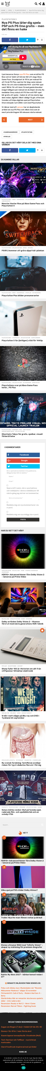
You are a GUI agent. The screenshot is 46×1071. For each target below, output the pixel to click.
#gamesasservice (10, 132)
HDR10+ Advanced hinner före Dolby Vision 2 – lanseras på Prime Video (23, 575)
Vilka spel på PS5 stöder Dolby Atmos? (19, 890)
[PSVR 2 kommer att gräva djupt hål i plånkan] (23, 228)
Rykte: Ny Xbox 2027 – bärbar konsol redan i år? (22, 975)
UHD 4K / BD (5, 713)
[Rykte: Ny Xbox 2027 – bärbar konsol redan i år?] (23, 961)
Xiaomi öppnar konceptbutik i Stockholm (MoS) (21, 1036)
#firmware (16, 337)
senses (20, 107)
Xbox (14, 199)
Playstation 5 (9, 19)
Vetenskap (19, 760)
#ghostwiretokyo (8, 431)
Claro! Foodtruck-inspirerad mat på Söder (19, 1047)
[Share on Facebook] (10, 40)
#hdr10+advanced (31, 570)
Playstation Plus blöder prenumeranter (20, 295)
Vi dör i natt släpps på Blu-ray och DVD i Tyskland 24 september (20, 717)
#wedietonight (27, 713)
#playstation (26, 132)
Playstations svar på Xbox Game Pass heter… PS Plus (20, 386)
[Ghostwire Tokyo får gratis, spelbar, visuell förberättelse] (23, 410)
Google (24, 460)
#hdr (22, 570)
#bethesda (27, 429)
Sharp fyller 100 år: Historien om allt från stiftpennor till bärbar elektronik (21, 670)
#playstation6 (31, 807)
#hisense (29, 619)
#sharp (20, 666)
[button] (2, 4)
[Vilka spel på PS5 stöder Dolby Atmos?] (23, 877)
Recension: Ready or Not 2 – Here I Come (18, 1004)
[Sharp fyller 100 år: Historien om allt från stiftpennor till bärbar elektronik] (23, 646)
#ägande (22, 807)
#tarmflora (37, 760)
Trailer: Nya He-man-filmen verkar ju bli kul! (21, 917)
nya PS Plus (24, 74)
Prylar (4, 666)
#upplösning (35, 337)
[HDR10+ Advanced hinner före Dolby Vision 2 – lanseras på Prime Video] (23, 551)
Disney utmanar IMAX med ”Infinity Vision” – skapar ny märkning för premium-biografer (22, 946)
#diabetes (27, 760)
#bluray (13, 713)
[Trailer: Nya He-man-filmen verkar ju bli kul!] (23, 905)
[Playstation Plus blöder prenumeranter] (23, 273)
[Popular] (42, 630)
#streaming (36, 293)
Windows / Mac (17, 429)
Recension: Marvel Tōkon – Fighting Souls (18, 1006)
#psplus (6, 136)
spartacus (36, 382)
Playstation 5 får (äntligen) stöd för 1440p (22, 340)
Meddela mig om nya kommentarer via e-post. (23, 506)
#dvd (18, 713)
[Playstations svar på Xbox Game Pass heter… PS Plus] (23, 363)
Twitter (24, 466)
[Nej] (43, 1063)
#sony (40, 807)
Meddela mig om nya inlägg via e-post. (23, 515)
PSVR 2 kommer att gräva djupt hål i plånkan (23, 250)
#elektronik (12, 666)
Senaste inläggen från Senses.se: (24, 983)
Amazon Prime (6, 570)
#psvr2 (30, 248)
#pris (25, 248)
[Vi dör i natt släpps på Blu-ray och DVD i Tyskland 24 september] (23, 693)
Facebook (24, 455)
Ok (23, 1068)
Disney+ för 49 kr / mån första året (16, 1031)
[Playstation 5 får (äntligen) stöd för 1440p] (23, 318)
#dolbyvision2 (15, 619)
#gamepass (20, 199)
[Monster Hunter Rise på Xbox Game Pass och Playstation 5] (23, 180)
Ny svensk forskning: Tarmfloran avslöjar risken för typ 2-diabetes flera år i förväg (21, 764)
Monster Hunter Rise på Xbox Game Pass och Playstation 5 (23, 204)
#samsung (5, 572)
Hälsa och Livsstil (8, 760)
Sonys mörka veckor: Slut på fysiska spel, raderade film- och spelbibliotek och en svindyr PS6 (21, 812)
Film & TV (5, 807)
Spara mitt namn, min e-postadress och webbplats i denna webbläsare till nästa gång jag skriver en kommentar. (23, 490)
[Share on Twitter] (27, 40)
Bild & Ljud (16, 570)
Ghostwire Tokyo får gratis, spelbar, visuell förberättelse (22, 435)
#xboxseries (6, 201)
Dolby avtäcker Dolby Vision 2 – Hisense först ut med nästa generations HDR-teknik (22, 622)
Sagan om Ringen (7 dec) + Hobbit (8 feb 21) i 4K (21, 1027)
